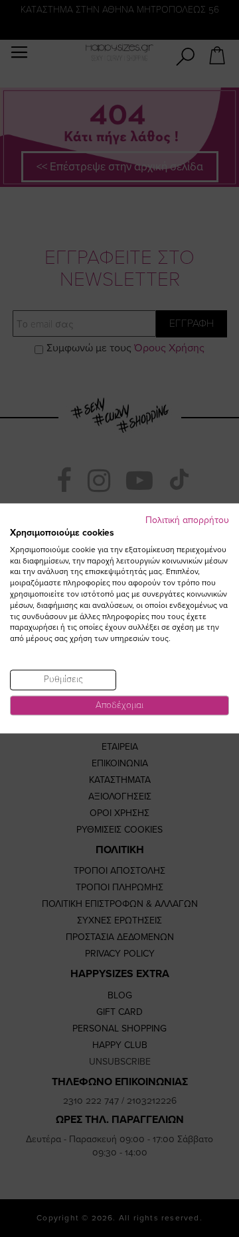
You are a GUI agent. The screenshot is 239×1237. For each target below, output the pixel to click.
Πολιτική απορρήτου (187, 520)
